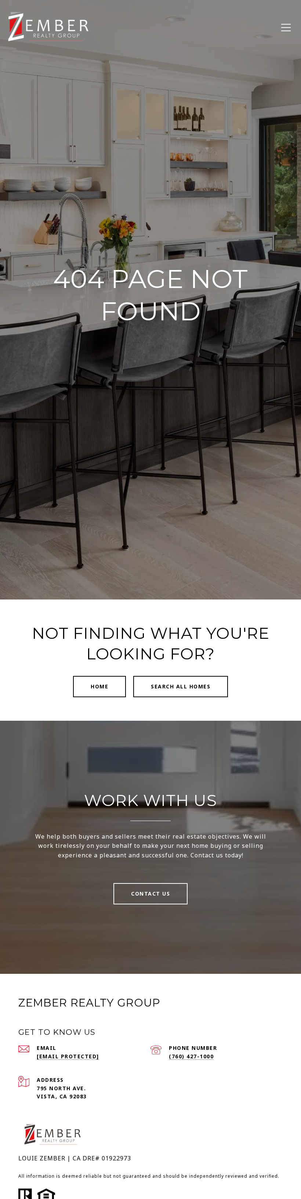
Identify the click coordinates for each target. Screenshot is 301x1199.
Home (99, 686)
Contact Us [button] (150, 893)
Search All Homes (180, 686)
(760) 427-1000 (191, 1056)
